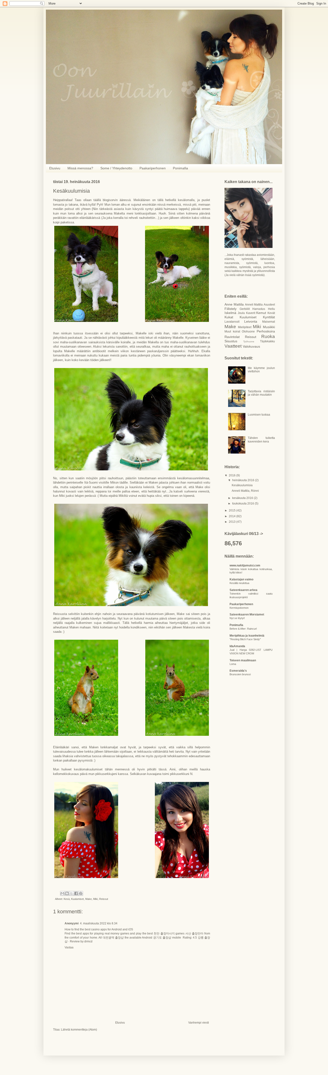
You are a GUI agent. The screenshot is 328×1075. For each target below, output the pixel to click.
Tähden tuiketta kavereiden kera (261, 439)
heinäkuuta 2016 (243, 480)
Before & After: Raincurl (243, 628)
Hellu (271, 309)
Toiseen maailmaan (243, 660)
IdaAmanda (237, 646)
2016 (232, 475)
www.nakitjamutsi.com (245, 565)
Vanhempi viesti (198, 1022)
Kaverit (250, 313)
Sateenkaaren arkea (243, 590)
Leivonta (250, 321)
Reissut (103, 898)
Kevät (271, 313)
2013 (232, 521)
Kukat (229, 317)
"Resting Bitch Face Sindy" (245, 639)
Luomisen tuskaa (259, 414)
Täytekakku (267, 341)
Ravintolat (232, 337)
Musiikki (269, 327)
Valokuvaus (251, 346)
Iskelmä (230, 313)
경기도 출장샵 (162, 937)
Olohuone (248, 331)
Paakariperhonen (153, 168)
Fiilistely (231, 309)
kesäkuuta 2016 (243, 498)
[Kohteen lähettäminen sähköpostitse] (62, 893)
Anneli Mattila (254, 304)
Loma (233, 664)
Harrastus (258, 309)
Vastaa (69, 947)
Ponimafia (180, 168)
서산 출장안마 (194, 933)
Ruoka (268, 336)
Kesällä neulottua (239, 583)
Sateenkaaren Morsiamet (247, 614)
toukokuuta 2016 (243, 503)
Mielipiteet (244, 327)
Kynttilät (269, 317)
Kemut (261, 313)
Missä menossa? (80, 168)
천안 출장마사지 (164, 933)
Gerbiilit (245, 309)
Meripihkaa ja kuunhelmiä (247, 635)
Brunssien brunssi (240, 674)
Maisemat (268, 321)
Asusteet (269, 304)
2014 (232, 516)
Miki (95, 898)
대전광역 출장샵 (113, 937)
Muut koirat (232, 331)
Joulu (241, 313)
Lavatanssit (232, 321)
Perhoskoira (266, 331)
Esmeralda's (238, 670)
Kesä (67, 898)
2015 (232, 510)
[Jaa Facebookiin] (76, 893)
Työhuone (248, 341)
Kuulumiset (77, 898)
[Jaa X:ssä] (71, 893)
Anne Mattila (234, 304)
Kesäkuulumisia (242, 485)
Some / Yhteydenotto (116, 168)
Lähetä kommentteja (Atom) (79, 1029)
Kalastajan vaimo (241, 579)
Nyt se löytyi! (237, 618)
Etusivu (54, 168)
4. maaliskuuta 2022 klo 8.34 (98, 923)
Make (88, 898)
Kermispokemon (239, 607)
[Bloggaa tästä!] (67, 893)
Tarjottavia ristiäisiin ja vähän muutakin (261, 393)
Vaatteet (233, 346)
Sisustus (231, 341)
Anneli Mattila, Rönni (245, 490)
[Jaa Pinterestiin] (80, 893)
